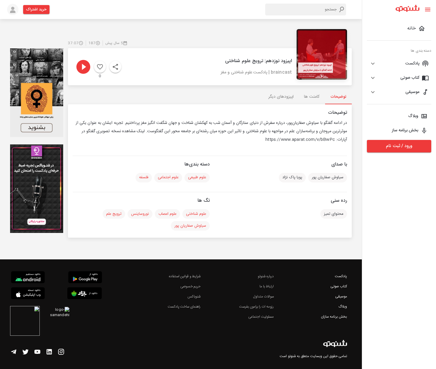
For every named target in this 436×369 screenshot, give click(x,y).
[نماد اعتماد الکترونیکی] (25, 322)
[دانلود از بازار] (84, 294)
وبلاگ (342, 306)
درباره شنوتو (266, 276)
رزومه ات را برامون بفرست (256, 306)
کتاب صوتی (338, 286)
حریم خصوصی (190, 286)
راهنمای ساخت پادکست (184, 306)
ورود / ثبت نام (399, 146)
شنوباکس (194, 296)
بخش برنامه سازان (334, 316)
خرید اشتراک (36, 9)
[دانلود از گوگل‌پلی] (85, 278)
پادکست (341, 276)
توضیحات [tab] (338, 96)
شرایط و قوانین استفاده (185, 276)
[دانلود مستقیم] (28, 278)
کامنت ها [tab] (311, 96)
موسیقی (341, 296)
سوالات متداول (263, 296)
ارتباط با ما (267, 286)
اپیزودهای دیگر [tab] (281, 96)
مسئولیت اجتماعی (261, 316)
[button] (399, 63)
